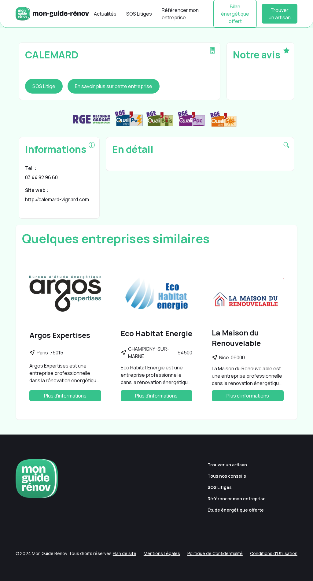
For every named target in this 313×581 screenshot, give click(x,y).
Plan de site (124, 553)
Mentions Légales (162, 553)
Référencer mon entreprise (180, 14)
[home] (52, 13)
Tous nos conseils (227, 476)
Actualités (105, 13)
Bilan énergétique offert (235, 13)
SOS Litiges (139, 13)
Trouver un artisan (280, 14)
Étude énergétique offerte (236, 510)
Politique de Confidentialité (215, 553)
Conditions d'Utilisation (273, 553)
